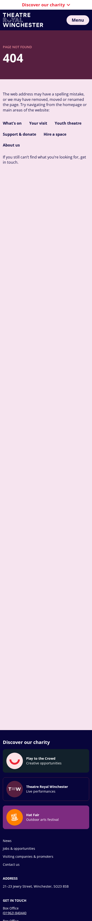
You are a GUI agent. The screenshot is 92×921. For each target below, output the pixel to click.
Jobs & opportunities (19, 848)
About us (11, 145)
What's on (12, 123)
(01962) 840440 (14, 913)
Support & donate (19, 134)
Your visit (38, 123)
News (7, 840)
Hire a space (55, 134)
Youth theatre (68, 123)
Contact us (11, 864)
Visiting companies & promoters (28, 856)
